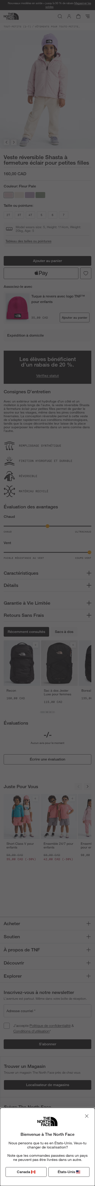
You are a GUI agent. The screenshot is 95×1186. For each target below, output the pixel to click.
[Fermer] (86, 1116)
